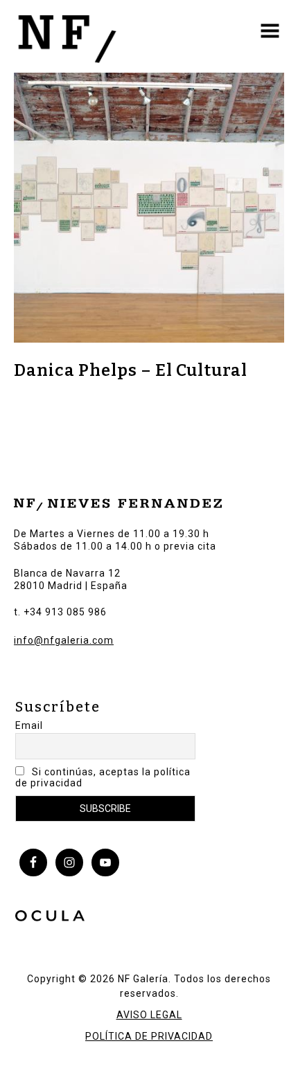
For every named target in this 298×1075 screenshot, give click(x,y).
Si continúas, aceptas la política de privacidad (103, 777)
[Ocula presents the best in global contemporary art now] (50, 917)
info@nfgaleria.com (64, 640)
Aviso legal (149, 1014)
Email (29, 725)
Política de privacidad (149, 1036)
